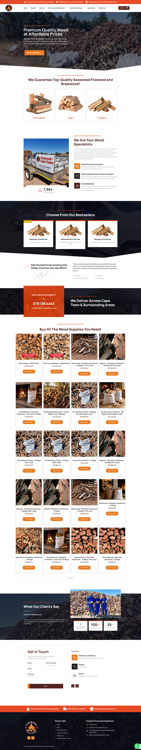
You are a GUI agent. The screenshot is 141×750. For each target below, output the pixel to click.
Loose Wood (91, 8)
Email (29, 668)
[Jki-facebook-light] (72, 685)
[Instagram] (32, 737)
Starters (42, 8)
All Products (39, 117)
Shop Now (37, 245)
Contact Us (102, 8)
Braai (70, 117)
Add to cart (29, 371)
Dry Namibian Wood (76, 8)
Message (31, 674)
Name (30, 663)
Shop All (33, 8)
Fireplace (101, 117)
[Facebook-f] (28, 737)
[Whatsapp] (77, 685)
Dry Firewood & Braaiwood (56, 8)
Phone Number (51, 663)
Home (25, 8)
